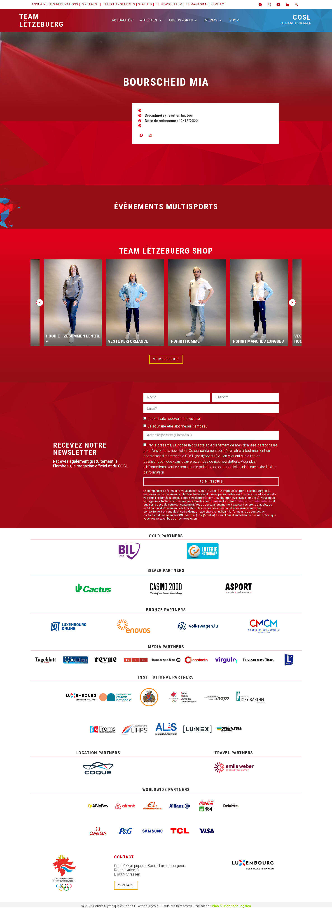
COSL (296, 19)
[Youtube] (278, 4)
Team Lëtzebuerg (41, 20)
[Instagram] (269, 4)
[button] (296, 4)
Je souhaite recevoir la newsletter (174, 418)
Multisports (181, 20)
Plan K (217, 906)
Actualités (122, 20)
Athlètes (148, 20)
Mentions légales (237, 906)
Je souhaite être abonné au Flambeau (177, 426)
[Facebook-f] (260, 4)
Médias (211, 20)
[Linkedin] (287, 4)
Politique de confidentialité (253, 501)
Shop (234, 20)
